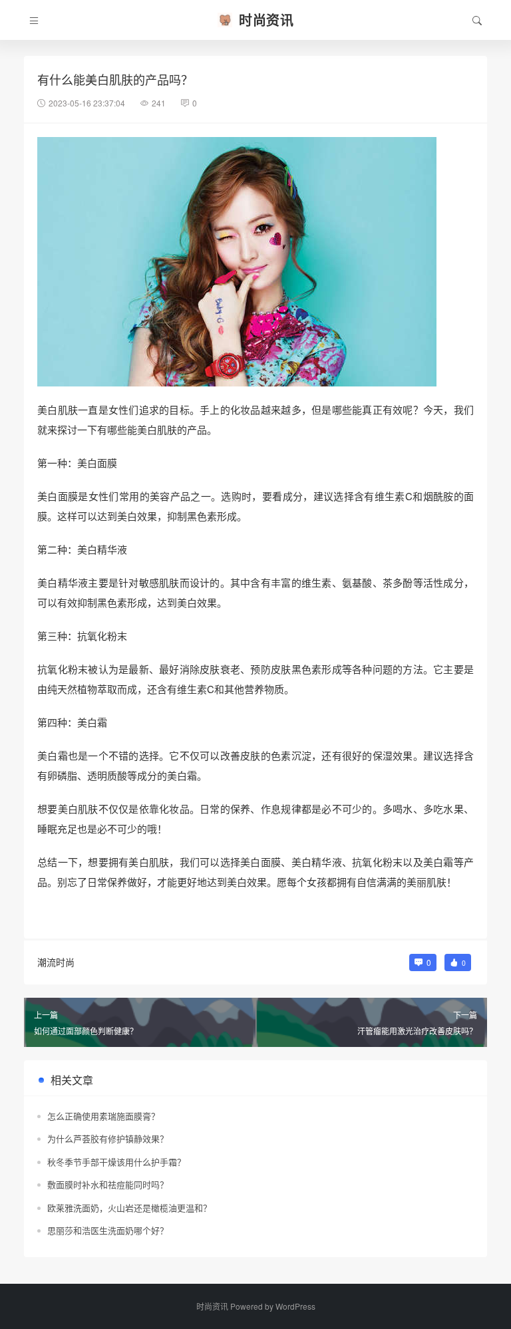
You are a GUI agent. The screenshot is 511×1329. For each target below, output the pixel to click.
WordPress (295, 1306)
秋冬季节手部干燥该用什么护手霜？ (116, 1161)
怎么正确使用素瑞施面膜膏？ (103, 1115)
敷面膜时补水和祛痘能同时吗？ (107, 1184)
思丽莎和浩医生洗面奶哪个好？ (107, 1230)
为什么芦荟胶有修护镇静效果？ (107, 1138)
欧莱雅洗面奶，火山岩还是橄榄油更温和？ (129, 1207)
